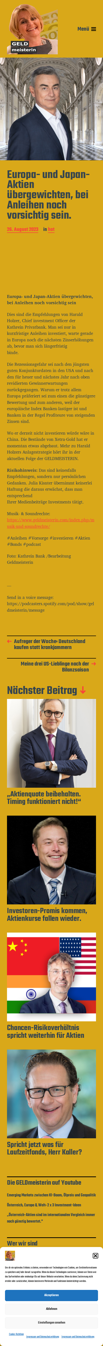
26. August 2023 (22, 230)
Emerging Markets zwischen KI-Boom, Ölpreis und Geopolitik (51, 1195)
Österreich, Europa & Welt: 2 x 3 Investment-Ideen (44, 1205)
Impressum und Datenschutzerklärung (42, 1337)
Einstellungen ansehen (51, 1322)
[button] (95, 1255)
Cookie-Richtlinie (16, 1334)
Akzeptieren (51, 1295)
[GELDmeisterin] (32, 29)
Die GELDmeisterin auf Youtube (44, 1183)
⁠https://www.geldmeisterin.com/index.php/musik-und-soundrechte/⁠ (50, 523)
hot (51, 230)
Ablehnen (51, 1309)
